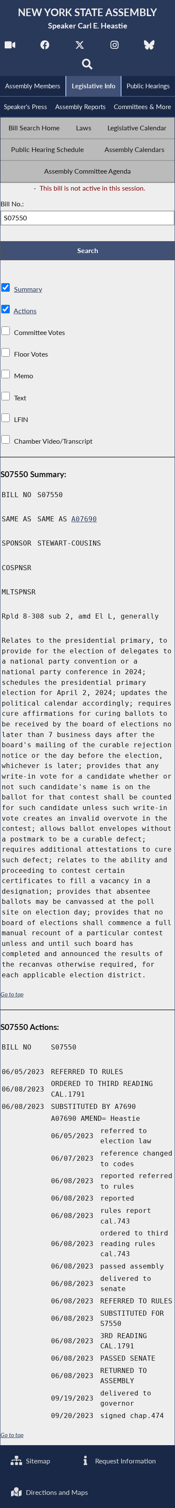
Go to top (11, 994)
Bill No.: (12, 204)
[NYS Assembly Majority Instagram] (114, 47)
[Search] (87, 66)
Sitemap (37, 1461)
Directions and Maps (56, 1492)
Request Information (124, 1461)
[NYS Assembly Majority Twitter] (79, 47)
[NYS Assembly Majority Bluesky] (149, 47)
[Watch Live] (10, 47)
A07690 (84, 519)
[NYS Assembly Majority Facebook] (44, 47)
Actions (25, 311)
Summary (28, 289)
